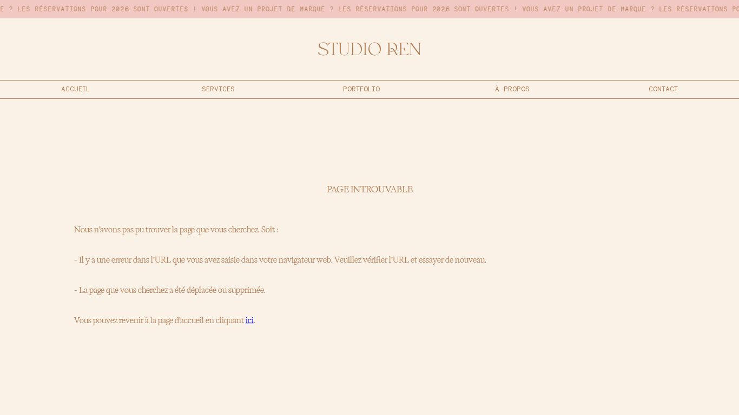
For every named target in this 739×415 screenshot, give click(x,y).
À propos (512, 89)
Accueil (75, 89)
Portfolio (361, 89)
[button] (218, 89)
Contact (663, 89)
